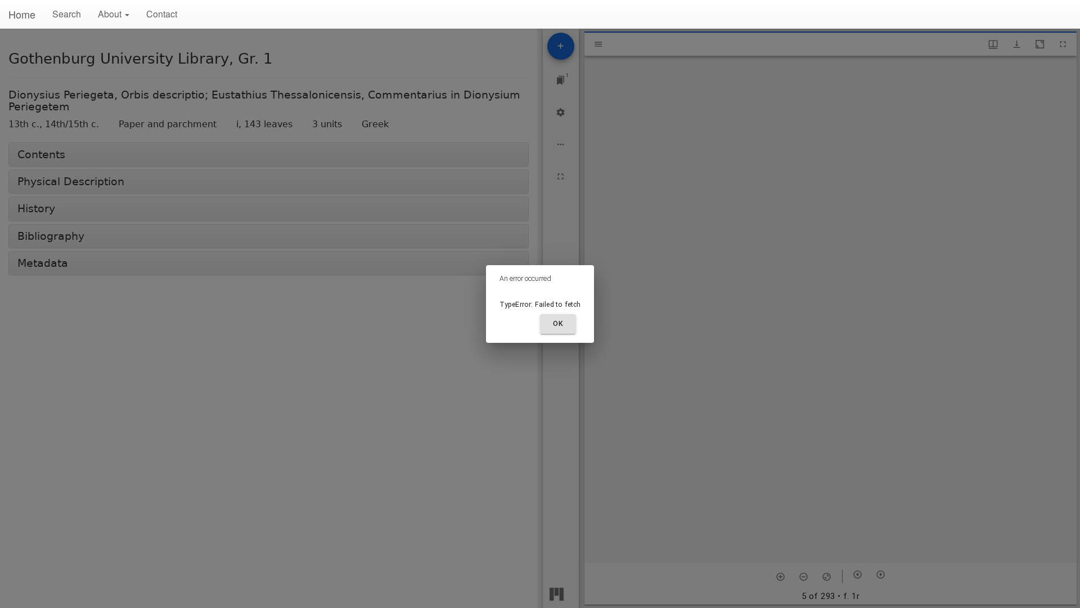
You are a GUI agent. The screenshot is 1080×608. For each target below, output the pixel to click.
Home (21, 14)
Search (66, 13)
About (111, 13)
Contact (161, 13)
